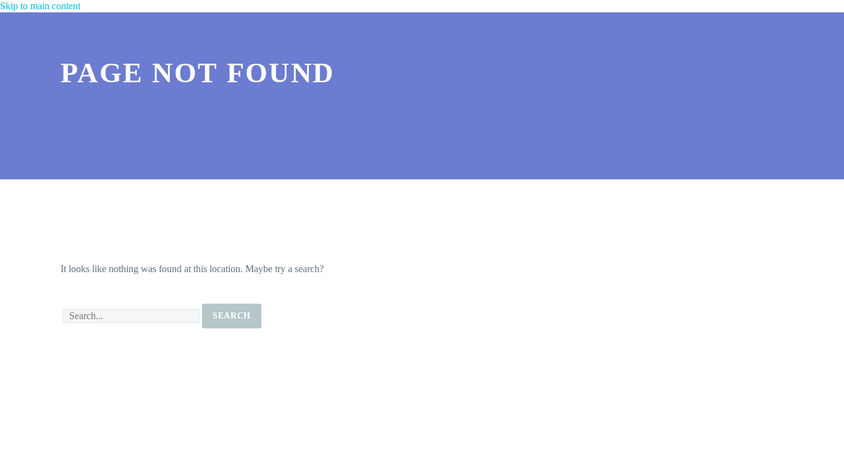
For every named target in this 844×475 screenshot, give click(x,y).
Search (232, 315)
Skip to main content (40, 6)
